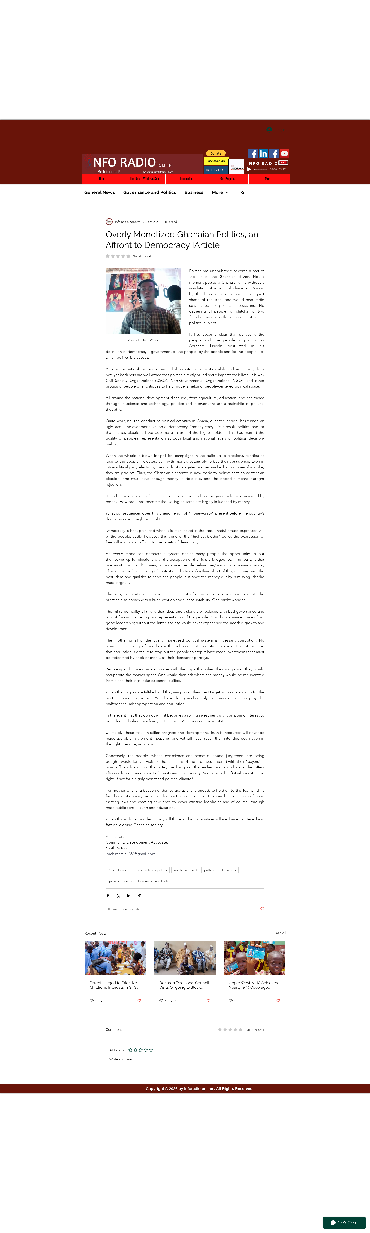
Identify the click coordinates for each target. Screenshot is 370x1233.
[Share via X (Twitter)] (118, 896)
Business (194, 192)
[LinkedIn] (263, 153)
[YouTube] (284, 153)
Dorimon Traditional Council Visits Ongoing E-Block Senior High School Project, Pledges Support (184, 985)
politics (209, 870)
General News (99, 192)
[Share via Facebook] (108, 896)
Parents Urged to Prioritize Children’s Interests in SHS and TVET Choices (113, 985)
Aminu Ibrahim (118, 870)
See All (281, 933)
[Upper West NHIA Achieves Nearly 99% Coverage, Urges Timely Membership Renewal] (254, 958)
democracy (228, 870)
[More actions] (261, 221)
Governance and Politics (149, 192)
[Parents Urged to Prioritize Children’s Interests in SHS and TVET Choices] (115, 958)
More (217, 192)
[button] (216, 153)
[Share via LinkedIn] (129, 896)
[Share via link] (139, 896)
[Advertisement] (185, 30)
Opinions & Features (120, 881)
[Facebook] (253, 153)
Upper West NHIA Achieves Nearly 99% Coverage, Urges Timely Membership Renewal (253, 985)
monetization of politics (151, 870)
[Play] (249, 169)
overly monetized (185, 870)
